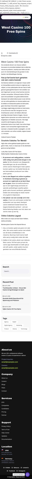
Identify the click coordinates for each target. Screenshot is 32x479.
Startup (15, 329)
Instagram (21, 471)
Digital (14, 321)
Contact (4, 391)
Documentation (7, 439)
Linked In (26, 467)
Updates (4, 436)
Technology (24, 329)
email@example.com (10, 362)
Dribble (7, 467)
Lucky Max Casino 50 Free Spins (11, 151)
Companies (5, 405)
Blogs (3, 384)
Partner (4, 415)
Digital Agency (8, 325)
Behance (16, 467)
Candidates (5, 409)
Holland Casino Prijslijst (8, 137)
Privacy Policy (6, 426)
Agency (6, 321)
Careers (4, 381)
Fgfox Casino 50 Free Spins (12, 309)
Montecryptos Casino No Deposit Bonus (13, 224)
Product (6, 329)
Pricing (4, 412)
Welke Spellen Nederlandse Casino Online (14, 154)
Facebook (12, 471)
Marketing (19, 325)
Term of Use (5, 429)
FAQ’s (3, 388)
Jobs (3, 402)
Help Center (5, 433)
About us (5, 378)
